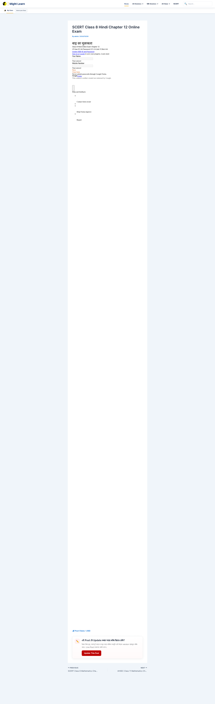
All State (165, 4)
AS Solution (136, 4)
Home (126, 4)
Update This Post (91, 653)
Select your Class (21, 10)
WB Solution (151, 4)
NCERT (176, 4)
